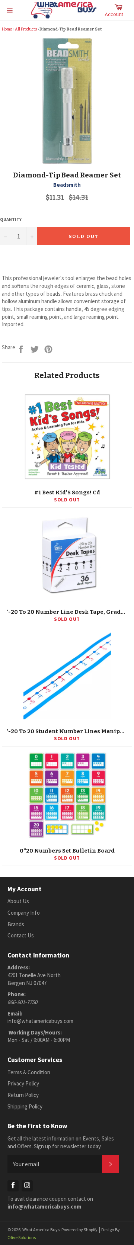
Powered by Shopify (79, 1229)
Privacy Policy (23, 1083)
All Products (26, 29)
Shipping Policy (24, 1106)
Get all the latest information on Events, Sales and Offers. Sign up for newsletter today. (60, 1142)
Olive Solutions (21, 1237)
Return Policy (23, 1094)
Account (114, 14)
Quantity (11, 219)
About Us (18, 901)
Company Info (23, 912)
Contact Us (20, 935)
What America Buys (41, 1229)
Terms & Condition (28, 1072)
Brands (15, 924)
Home (7, 29)
